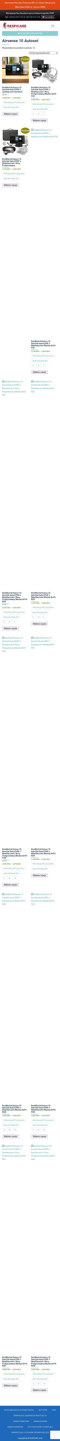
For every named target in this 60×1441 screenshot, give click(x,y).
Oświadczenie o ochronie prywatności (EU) (30, 1432)
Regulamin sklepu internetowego (19, 1410)
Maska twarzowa (21, 1421)
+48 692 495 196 (16, 17)
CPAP (54, 1410)
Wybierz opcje (10, 114)
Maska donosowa (15, 1427)
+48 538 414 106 (32, 17)
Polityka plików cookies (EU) (40, 1427)
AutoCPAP (43, 1410)
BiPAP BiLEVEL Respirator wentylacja (30, 1416)
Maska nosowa (40, 1421)
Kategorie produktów (30, 33)
